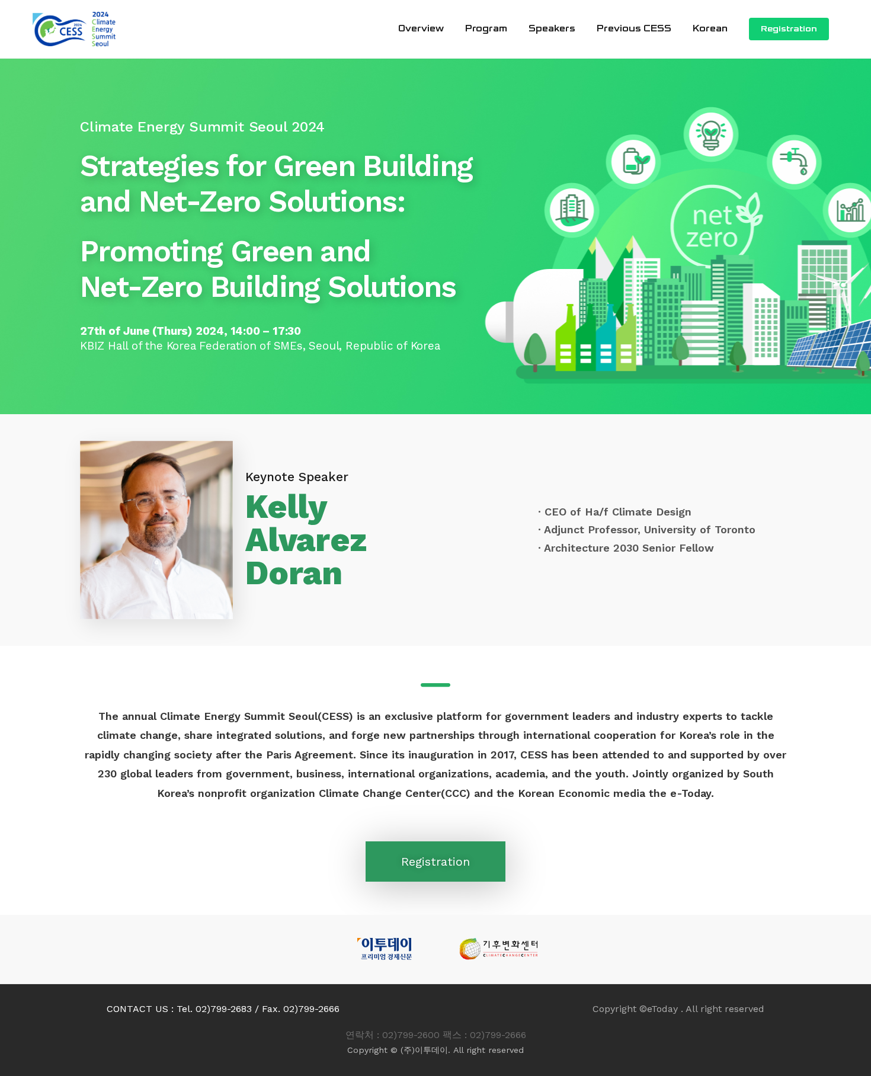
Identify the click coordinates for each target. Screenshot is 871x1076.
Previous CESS (634, 28)
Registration (789, 29)
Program (486, 28)
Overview (421, 28)
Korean (710, 28)
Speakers (552, 28)
